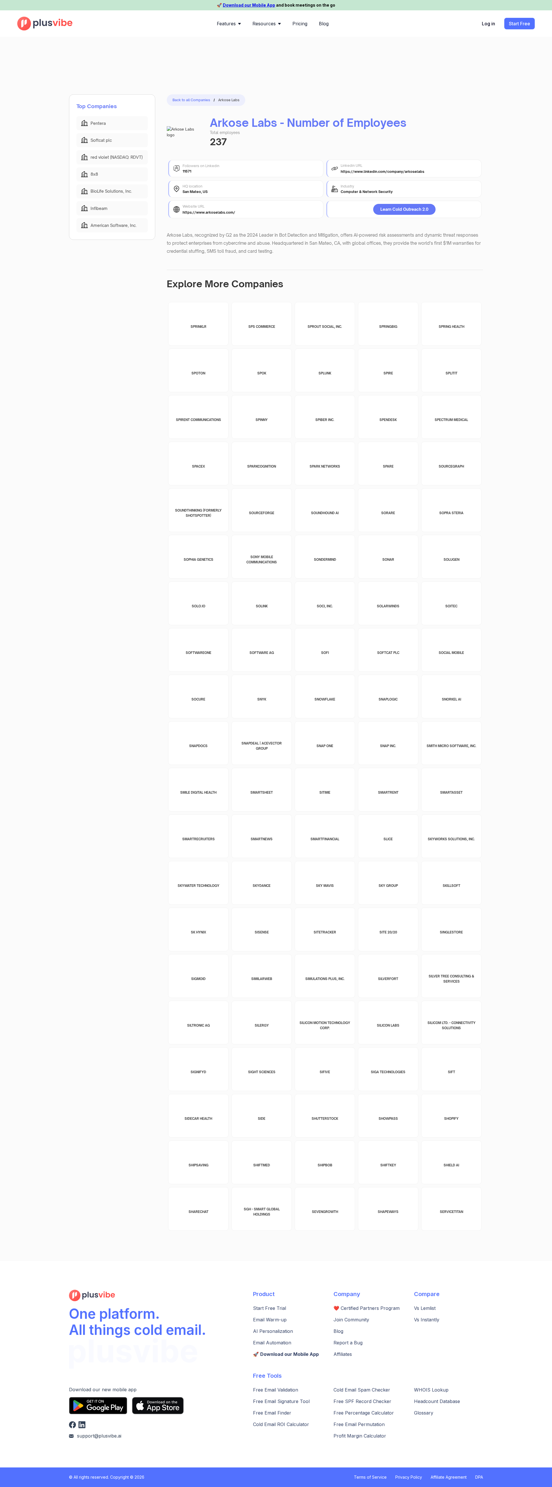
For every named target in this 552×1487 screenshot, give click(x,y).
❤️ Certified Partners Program (367, 1308)
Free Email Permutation (359, 1424)
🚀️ (286, 1354)
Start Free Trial (269, 1308)
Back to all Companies (191, 100)
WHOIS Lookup (431, 1390)
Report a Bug (348, 1343)
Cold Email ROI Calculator (281, 1424)
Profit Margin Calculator (360, 1436)
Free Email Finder (272, 1413)
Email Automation (272, 1343)
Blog (338, 1331)
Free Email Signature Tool (281, 1401)
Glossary (423, 1413)
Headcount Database (437, 1401)
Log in (488, 23)
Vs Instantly (426, 1320)
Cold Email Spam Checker (362, 1390)
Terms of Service (370, 1477)
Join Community (351, 1320)
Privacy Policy (408, 1477)
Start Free (519, 23)
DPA (479, 1477)
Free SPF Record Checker (362, 1401)
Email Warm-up (270, 1320)
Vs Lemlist (425, 1308)
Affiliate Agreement (449, 1477)
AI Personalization (273, 1331)
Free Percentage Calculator (364, 1413)
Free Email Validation (275, 1390)
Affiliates (343, 1354)
